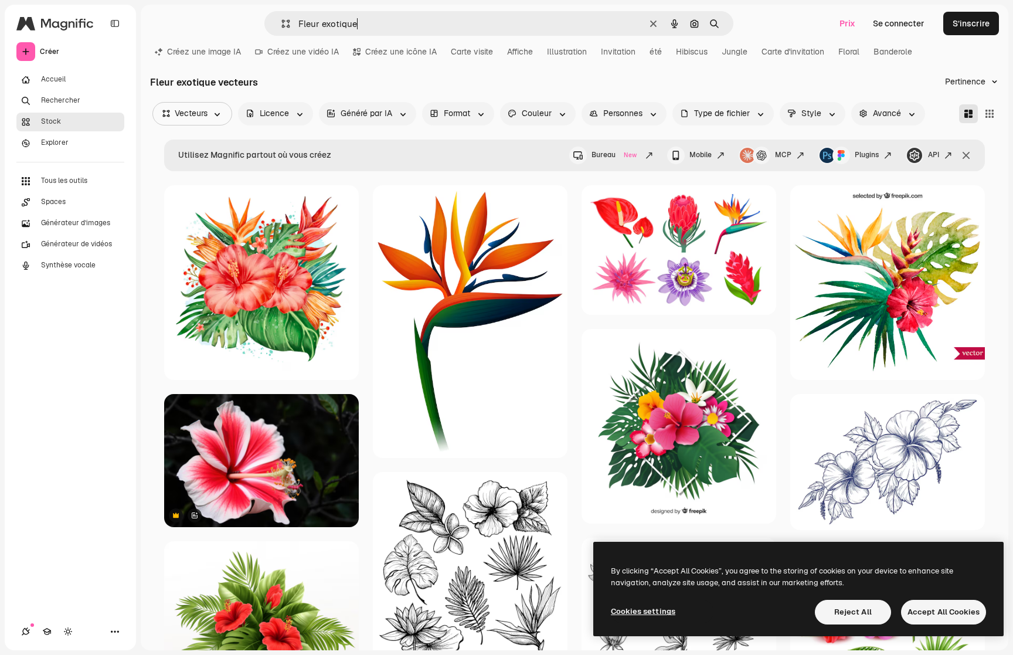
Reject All (853, 612)
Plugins (867, 154)
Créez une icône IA (401, 51)
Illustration (567, 51)
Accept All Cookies (943, 612)
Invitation (618, 51)
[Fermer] (966, 155)
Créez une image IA (204, 51)
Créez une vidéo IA (303, 51)
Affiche (520, 51)
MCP (783, 154)
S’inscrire (971, 23)
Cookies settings (643, 611)
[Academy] (47, 631)
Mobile (700, 154)
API (933, 154)
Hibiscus (692, 51)
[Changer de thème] (68, 631)
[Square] (989, 113)
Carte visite (472, 51)
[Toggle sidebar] (115, 23)
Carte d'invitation (793, 51)
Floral (848, 51)
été (656, 51)
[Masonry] (968, 113)
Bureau (614, 154)
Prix (847, 23)
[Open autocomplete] (281, 23)
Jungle (734, 51)
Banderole (892, 51)
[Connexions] (25, 631)
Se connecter (898, 23)
